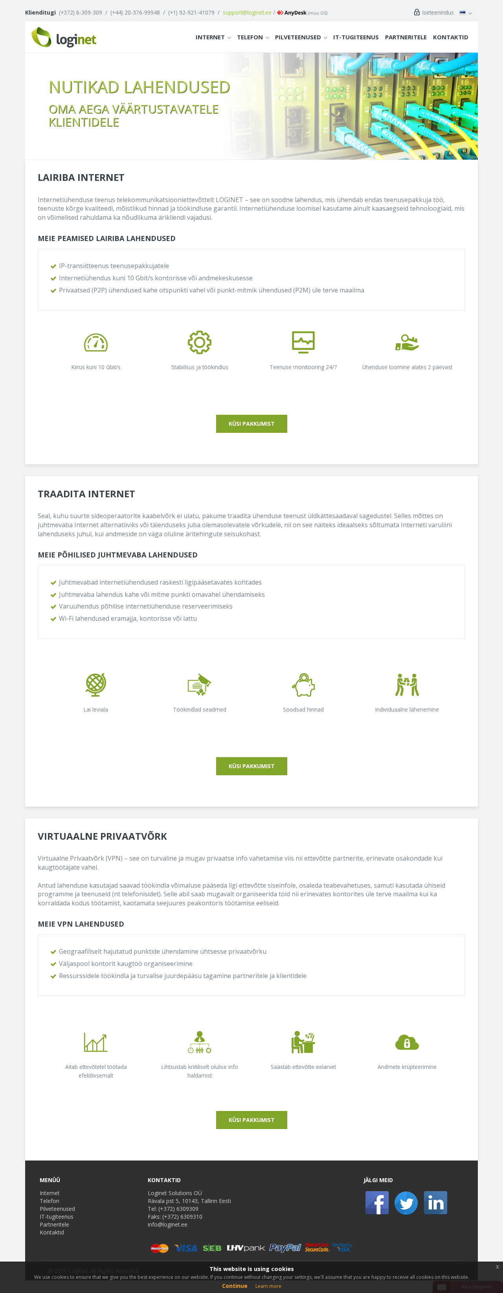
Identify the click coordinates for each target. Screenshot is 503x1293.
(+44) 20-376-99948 (135, 12)
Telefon (250, 37)
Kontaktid (450, 37)
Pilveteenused (298, 37)
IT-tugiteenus (356, 37)
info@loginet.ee (167, 1224)
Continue (235, 1285)
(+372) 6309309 (178, 1208)
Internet (210, 37)
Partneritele (406, 37)
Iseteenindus (437, 12)
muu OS (317, 13)
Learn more (268, 1286)
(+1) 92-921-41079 (191, 12)
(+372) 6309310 (182, 1216)
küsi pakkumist (252, 423)
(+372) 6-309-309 (80, 12)
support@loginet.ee (247, 12)
